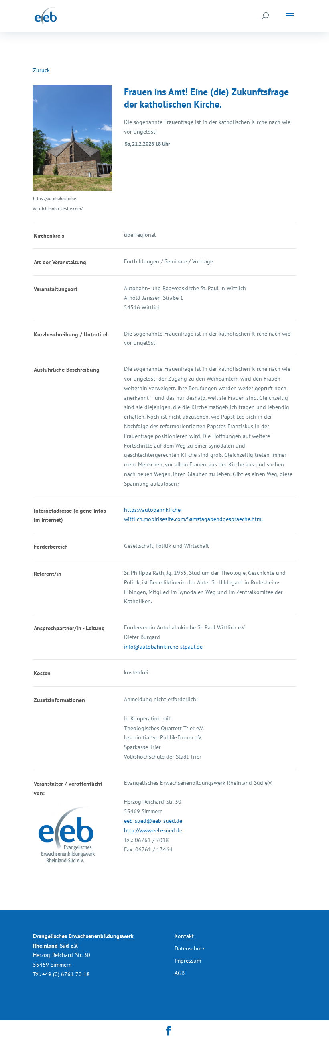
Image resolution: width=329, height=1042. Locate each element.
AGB (180, 973)
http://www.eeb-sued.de (153, 830)
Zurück (41, 70)
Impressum (188, 960)
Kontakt (184, 936)
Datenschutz (190, 948)
